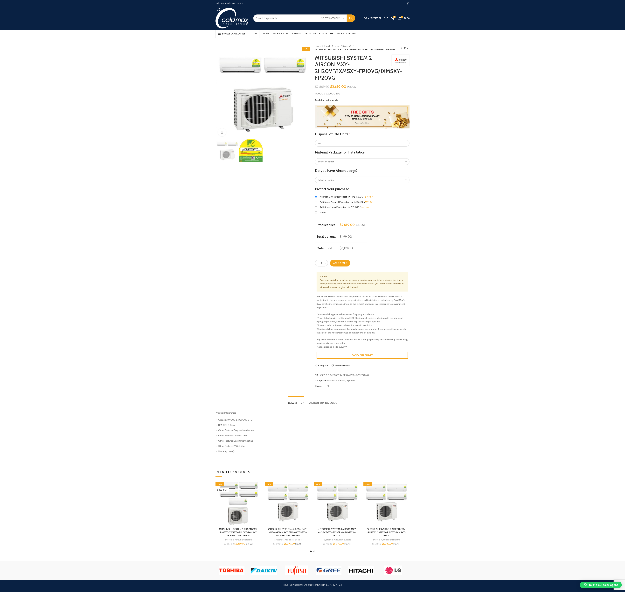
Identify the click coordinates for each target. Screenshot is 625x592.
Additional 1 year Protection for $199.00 (344, 207)
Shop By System (332, 46)
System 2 (347, 46)
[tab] (296, 401)
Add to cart (340, 263)
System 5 (229, 539)
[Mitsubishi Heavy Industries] (229, 570)
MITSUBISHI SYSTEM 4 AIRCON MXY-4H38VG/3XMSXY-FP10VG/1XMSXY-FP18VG (386, 532)
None (323, 212)
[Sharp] (294, 570)
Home (318, 46)
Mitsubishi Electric (336, 380)
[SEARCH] (351, 18)
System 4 (279, 539)
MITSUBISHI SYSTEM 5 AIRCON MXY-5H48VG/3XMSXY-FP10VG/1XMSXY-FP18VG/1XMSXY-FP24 (238, 532)
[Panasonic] (261, 570)
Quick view (259, 500)
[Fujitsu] (391, 570)
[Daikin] (358, 570)
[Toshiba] (326, 570)
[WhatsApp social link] (328, 386)
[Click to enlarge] (222, 132)
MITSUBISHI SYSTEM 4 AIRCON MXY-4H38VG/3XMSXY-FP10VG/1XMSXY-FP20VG (337, 532)
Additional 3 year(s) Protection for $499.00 (346, 196)
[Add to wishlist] (259, 485)
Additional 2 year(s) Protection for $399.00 (346, 201)
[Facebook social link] (408, 3)
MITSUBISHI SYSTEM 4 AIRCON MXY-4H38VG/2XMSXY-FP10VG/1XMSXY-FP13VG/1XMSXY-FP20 (287, 532)
